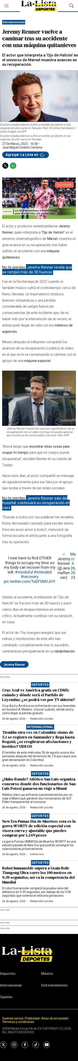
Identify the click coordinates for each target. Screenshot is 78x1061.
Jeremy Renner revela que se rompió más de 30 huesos (37, 269)
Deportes (40, 685)
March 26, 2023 (73, 566)
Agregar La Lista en (22, 155)
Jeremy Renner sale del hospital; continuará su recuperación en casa (36, 503)
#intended (43, 572)
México (47, 974)
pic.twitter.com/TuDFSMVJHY (29, 581)
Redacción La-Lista (41, 718)
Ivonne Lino (37, 854)
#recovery (30, 576)
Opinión (6, 997)
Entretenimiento (14, 22)
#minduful (24, 572)
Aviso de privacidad (54, 1018)
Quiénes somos (12, 1018)
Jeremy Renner (14, 664)
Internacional (40, 727)
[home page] (39, 954)
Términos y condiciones (18, 1022)
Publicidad (32, 1018)
